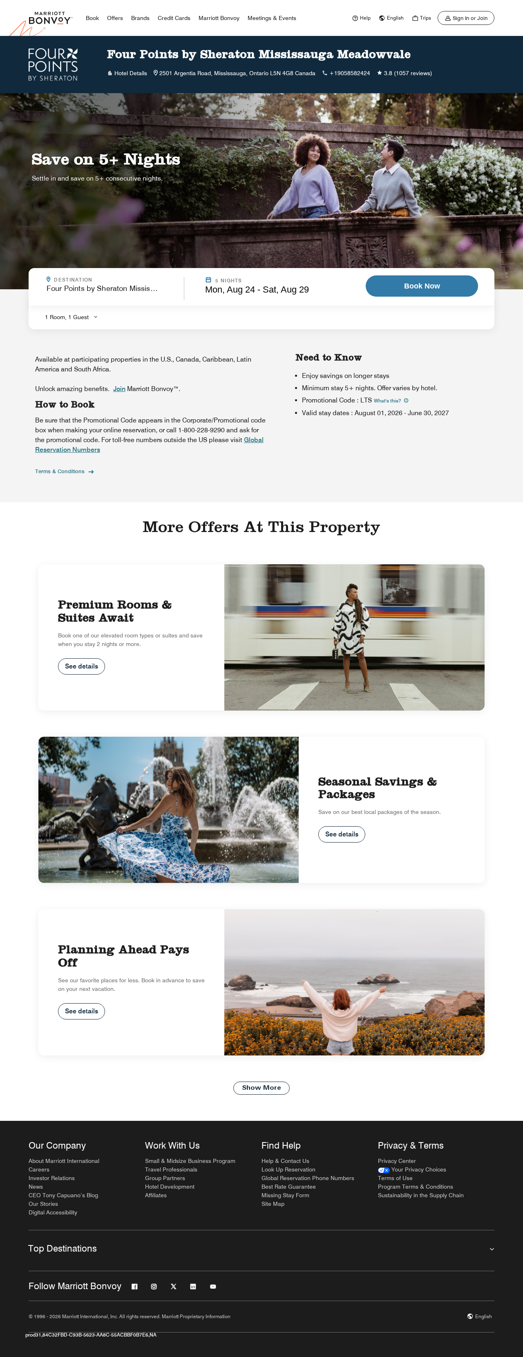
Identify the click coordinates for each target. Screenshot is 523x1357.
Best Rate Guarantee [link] (289, 1186)
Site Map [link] (273, 1204)
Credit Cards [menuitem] (174, 18)
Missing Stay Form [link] (285, 1195)
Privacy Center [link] (397, 1161)
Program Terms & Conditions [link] (415, 1186)
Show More (261, 1088)
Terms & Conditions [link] (60, 471)
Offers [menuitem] (115, 18)
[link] (360, 18)
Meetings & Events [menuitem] (272, 18)
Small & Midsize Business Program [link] (190, 1161)
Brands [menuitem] (140, 18)
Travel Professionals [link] (171, 1169)
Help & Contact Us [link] (285, 1161)
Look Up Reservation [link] (288, 1169)
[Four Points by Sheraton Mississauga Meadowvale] (53, 64)
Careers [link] (39, 1169)
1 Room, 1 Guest (67, 317)
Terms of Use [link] (395, 1178)
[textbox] (113, 292)
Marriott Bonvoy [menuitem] (219, 18)
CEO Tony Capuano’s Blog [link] (63, 1195)
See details (81, 666)
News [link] (36, 1186)
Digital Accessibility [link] (53, 1212)
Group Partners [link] (165, 1178)
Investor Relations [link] (52, 1178)
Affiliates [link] (156, 1195)
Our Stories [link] (43, 1204)
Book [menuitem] (92, 18)
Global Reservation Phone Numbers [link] (308, 1178)
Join (119, 389)
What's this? (388, 401)
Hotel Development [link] (169, 1186)
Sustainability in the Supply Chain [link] (421, 1195)
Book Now (422, 286)
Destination (108, 280)
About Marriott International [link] (64, 1161)
